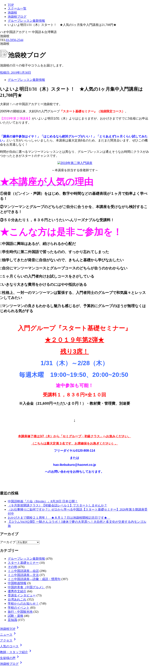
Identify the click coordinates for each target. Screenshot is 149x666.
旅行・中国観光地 (20, 611)
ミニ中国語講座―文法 (23, 575)
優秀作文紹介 (17, 591)
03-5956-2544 (14, 40)
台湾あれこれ (17, 599)
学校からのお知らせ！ (23, 603)
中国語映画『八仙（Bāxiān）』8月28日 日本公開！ (43, 501)
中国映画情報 (17, 583)
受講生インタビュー (22, 595)
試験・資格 (15, 615)
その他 (12, 566)
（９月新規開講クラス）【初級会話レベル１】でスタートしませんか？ (57, 505)
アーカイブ (8, 542)
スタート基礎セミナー (23, 562)
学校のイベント (18, 607)
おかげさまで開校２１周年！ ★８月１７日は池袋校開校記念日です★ (59, 517)
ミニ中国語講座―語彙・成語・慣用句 (34, 579)
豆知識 (12, 619)
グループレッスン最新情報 (26, 20)
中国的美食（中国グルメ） (26, 587)
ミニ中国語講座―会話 (23, 571)
